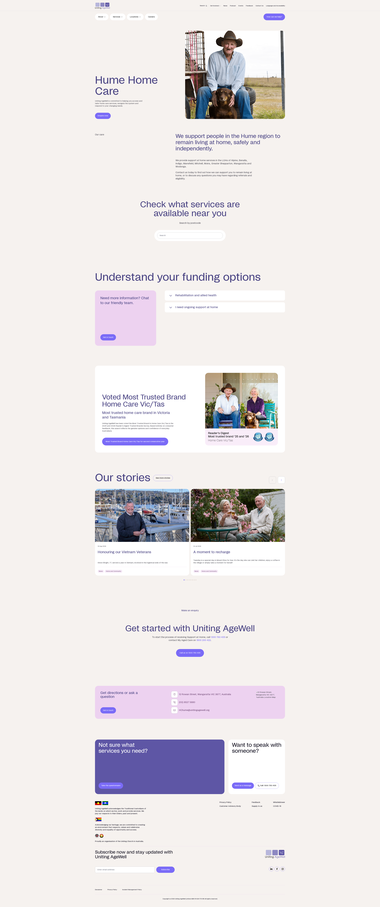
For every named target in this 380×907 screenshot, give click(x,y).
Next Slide (281, 480)
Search (202, 5)
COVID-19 (277, 806)
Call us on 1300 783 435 (190, 653)
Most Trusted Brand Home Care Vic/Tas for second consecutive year (135, 441)
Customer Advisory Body (230, 806)
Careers (151, 17)
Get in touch (108, 337)
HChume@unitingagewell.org (194, 710)
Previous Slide (272, 480)
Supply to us (257, 806)
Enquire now (103, 116)
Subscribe (165, 870)
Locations (134, 17)
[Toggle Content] (225, 295)
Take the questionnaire (110, 785)
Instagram (282, 869)
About (100, 17)
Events (240, 6)
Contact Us (259, 6)
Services (116, 17)
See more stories (163, 478)
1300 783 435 (218, 637)
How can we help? (274, 17)
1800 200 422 (203, 640)
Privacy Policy (225, 802)
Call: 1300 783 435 (268, 785)
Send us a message (243, 785)
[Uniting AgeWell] (102, 6)
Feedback (249, 6)
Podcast (233, 6)
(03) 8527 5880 (187, 702)
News (225, 6)
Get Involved (214, 6)
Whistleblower (279, 802)
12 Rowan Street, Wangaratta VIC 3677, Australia (205, 694)
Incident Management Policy (132, 889)
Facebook (277, 869)
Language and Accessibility (275, 6)
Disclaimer (98, 889)
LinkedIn (271, 869)
